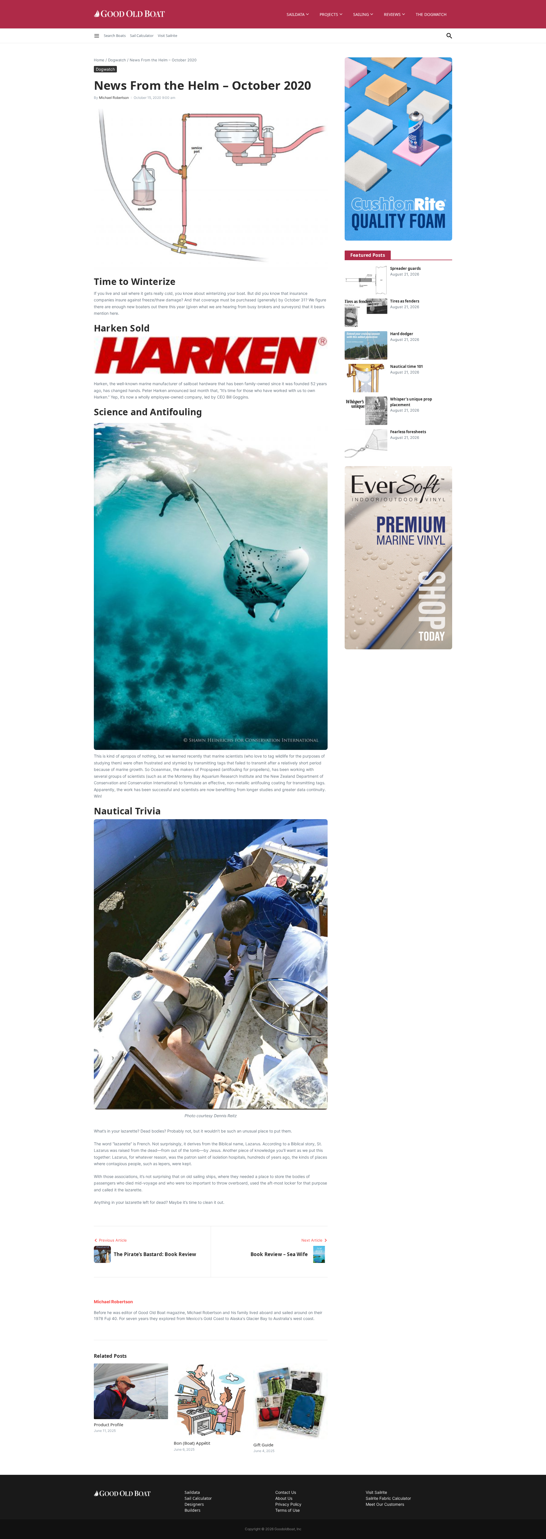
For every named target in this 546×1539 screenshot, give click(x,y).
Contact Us (285, 1492)
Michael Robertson (114, 97)
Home (99, 60)
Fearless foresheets (408, 431)
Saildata (296, 14)
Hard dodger (401, 333)
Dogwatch (117, 60)
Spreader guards (405, 268)
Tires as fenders (404, 301)
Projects (329, 14)
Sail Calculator (142, 35)
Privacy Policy (288, 1504)
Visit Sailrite (167, 35)
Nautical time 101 (406, 366)
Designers (194, 1504)
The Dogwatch (431, 14)
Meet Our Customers (385, 1504)
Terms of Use (287, 1510)
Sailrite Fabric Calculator (388, 1498)
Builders (192, 1510)
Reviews (392, 14)
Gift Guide (263, 1445)
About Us (283, 1498)
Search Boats (115, 35)
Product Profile (108, 1424)
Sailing (361, 14)
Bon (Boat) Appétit (192, 1443)
